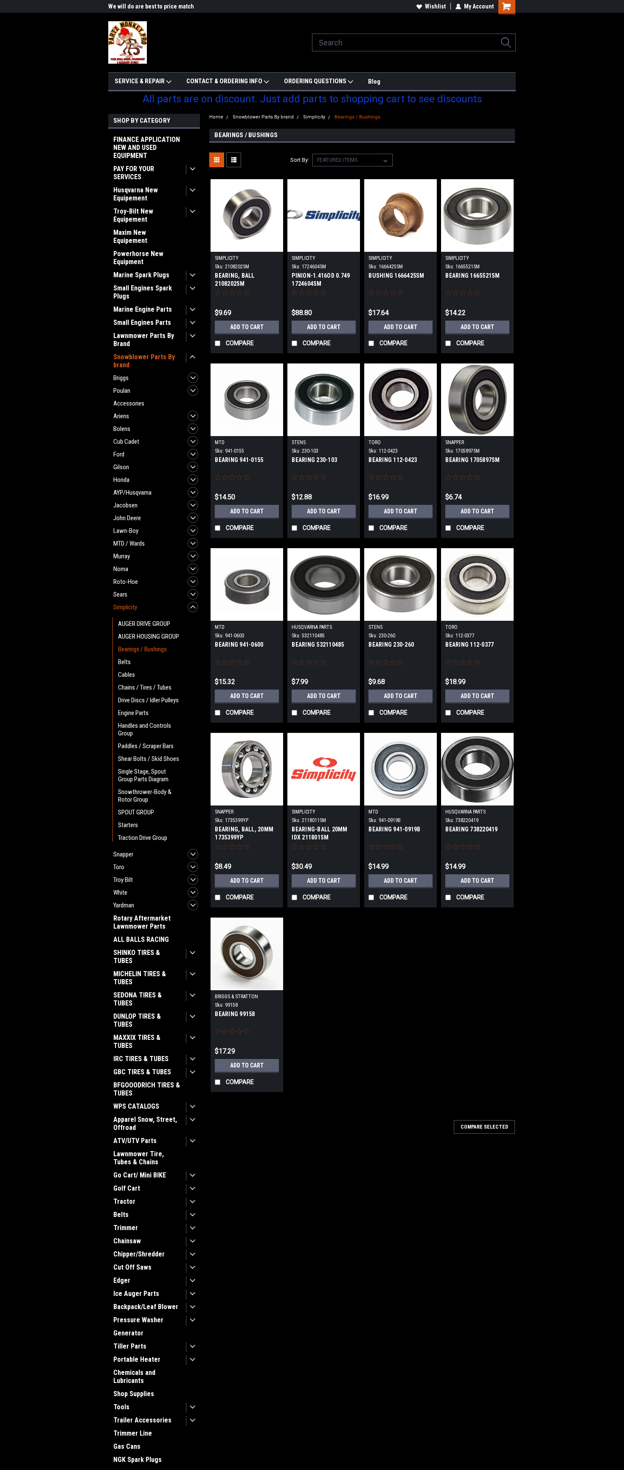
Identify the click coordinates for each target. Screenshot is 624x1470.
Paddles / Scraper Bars (146, 746)
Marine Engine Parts (142, 309)
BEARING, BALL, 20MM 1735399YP (244, 833)
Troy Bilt (123, 880)
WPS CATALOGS (136, 1106)
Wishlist (435, 6)
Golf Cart (126, 1188)
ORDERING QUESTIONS (316, 81)
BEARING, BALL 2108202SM (234, 279)
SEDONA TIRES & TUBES (137, 999)
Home (216, 117)
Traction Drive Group (142, 838)
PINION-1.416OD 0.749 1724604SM (321, 279)
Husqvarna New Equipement (135, 194)
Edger (121, 1280)
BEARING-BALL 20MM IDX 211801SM (319, 833)
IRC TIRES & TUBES (141, 1059)
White (120, 892)
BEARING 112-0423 (392, 459)
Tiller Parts (129, 1346)
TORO (374, 442)
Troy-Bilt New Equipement (133, 215)
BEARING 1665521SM (472, 275)
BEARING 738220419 (471, 829)
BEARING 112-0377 (469, 644)
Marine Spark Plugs (141, 275)
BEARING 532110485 (318, 644)
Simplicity (125, 607)
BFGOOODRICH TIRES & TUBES (146, 1089)
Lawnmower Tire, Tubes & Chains (138, 1158)
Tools (121, 1407)
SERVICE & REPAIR (140, 81)
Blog (374, 81)
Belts (124, 662)
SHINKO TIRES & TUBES (136, 957)
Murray (121, 556)
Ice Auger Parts (136, 1294)
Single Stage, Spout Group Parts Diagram (143, 775)
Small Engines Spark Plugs (142, 292)
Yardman (123, 905)
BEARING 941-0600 (239, 644)
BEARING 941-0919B (394, 829)
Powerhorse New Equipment (138, 258)
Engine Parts (133, 713)
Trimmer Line (132, 1433)
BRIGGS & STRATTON (236, 997)
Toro (118, 867)
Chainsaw (127, 1241)
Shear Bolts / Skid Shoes (148, 759)
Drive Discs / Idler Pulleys (148, 700)
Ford (118, 454)
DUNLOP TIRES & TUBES (137, 1020)
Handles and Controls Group (144, 729)
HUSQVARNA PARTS (312, 627)
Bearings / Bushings (142, 649)
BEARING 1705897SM (472, 459)
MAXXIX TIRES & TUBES (136, 1042)
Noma (120, 569)
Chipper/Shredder (139, 1254)
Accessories (128, 403)
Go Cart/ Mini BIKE (139, 1175)
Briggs (121, 378)
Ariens (121, 416)
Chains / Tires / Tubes (144, 687)
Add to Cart (247, 327)
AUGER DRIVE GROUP (144, 624)
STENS (299, 442)
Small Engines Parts (142, 322)
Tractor (124, 1201)
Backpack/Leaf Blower (145, 1307)
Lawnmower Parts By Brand (143, 340)
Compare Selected (484, 1127)
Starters (128, 825)
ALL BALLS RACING (141, 939)
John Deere (127, 518)
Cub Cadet (126, 441)
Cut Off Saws (132, 1267)
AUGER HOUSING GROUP (148, 636)
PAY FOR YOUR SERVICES (133, 173)
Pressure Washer (138, 1320)
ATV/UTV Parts (135, 1141)
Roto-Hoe (125, 582)
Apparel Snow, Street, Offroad (145, 1123)
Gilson (121, 467)
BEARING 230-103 (314, 459)
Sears (120, 594)
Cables (126, 675)
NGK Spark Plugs (137, 1460)
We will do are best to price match (151, 6)
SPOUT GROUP (136, 812)
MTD (220, 442)
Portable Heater (136, 1359)
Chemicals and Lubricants (134, 1377)
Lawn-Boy (125, 531)
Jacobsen (125, 505)
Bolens (121, 429)
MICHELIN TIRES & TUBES (139, 978)
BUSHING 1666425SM (396, 275)
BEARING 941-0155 (239, 459)
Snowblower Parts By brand (144, 361)
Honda (121, 480)
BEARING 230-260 (391, 644)
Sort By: (299, 160)
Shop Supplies (133, 1394)
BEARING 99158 (235, 1014)
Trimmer (125, 1228)
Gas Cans (127, 1446)
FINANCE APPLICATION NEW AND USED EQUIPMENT (146, 147)
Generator (128, 1333)
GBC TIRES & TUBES (142, 1072)
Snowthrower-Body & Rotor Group (144, 795)
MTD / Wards (129, 543)
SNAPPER (454, 442)
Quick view (247, 245)
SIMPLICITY (227, 258)
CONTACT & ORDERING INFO (225, 81)
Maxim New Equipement (130, 236)
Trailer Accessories (142, 1420)
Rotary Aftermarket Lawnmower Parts (142, 922)
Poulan (121, 390)
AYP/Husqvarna (132, 492)
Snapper (123, 854)
